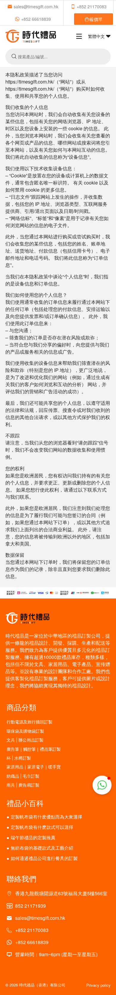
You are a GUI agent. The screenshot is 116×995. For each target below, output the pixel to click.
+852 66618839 (36, 19)
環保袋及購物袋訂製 (25, 731)
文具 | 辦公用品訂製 (25, 739)
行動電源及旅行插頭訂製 (29, 721)
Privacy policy (98, 985)
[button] (102, 785)
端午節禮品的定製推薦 (33, 837)
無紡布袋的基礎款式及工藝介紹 (42, 848)
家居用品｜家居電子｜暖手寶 (34, 766)
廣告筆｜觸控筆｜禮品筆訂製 (34, 749)
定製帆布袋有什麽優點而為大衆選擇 (46, 816)
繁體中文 (97, 36)
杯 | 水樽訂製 (19, 757)
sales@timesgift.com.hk (36, 6)
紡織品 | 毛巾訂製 (23, 776)
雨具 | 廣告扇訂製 (23, 784)
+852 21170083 (91, 6)
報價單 (96, 19)
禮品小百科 (25, 802)
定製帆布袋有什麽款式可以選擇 (42, 827)
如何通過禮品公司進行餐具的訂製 (44, 858)
